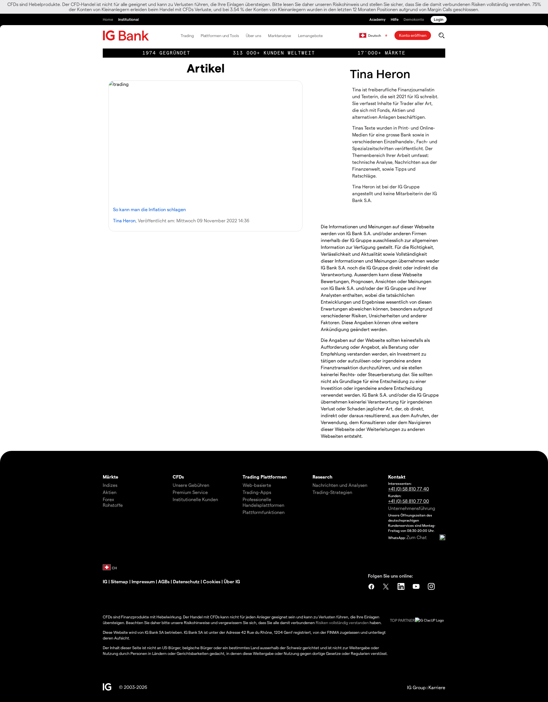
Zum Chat (416, 537)
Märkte (110, 476)
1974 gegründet (166, 53)
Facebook (371, 586)
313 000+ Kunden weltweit (274, 53)
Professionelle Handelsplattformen (263, 502)
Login (439, 19)
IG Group (416, 687)
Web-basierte (257, 485)
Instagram (431, 586)
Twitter (386, 586)
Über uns (253, 35)
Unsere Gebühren (191, 485)
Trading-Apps (257, 492)
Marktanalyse (279, 35)
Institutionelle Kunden (195, 499)
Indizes (110, 485)
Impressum (144, 581)
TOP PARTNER (402, 620)
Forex (108, 499)
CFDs (178, 476)
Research (323, 476)
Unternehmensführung (411, 508)
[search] (441, 35)
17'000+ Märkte (382, 53)
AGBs (164, 581)
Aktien (109, 492)
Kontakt (396, 476)
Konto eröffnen (412, 35)
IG (105, 581)
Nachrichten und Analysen (340, 485)
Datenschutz (186, 581)
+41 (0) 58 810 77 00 (408, 501)
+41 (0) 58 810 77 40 (408, 488)
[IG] (126, 35)
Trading (187, 35)
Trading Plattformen (265, 476)
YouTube (416, 586)
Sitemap (120, 581)
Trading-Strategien (332, 492)
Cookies (212, 581)
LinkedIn (401, 586)
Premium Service (190, 492)
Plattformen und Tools (220, 35)
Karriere (436, 687)
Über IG (232, 581)
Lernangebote (310, 35)
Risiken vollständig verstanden (342, 622)
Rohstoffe (113, 505)
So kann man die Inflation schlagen (149, 209)
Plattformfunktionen (264, 512)
